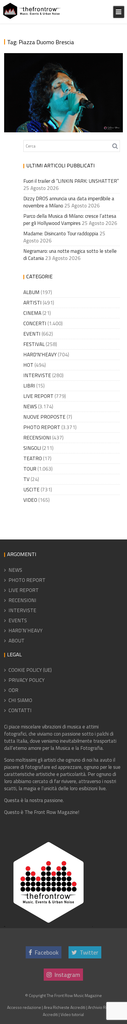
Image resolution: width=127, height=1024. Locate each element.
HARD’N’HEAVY (26, 630)
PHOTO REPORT (41, 427)
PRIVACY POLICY (27, 680)
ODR (13, 690)
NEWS (30, 406)
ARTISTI (32, 303)
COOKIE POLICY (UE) (30, 670)
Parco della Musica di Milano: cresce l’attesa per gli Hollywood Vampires (69, 219)
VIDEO (30, 500)
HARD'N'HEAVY (40, 354)
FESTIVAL (34, 344)
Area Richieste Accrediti (64, 1007)
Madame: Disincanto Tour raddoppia (60, 233)
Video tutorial (72, 1014)
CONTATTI (20, 710)
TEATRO (32, 458)
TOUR (29, 469)
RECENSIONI (37, 438)
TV (26, 479)
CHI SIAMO (20, 700)
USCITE (31, 489)
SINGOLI (32, 448)
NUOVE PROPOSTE (44, 417)
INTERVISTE (37, 375)
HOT (28, 365)
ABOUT (17, 640)
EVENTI (31, 334)
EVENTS (18, 620)
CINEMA (32, 313)
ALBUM (31, 292)
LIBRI (29, 386)
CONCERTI (34, 323)
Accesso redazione (24, 1007)
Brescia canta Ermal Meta (47, 129)
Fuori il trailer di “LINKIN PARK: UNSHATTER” (71, 181)
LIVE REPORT (38, 396)
